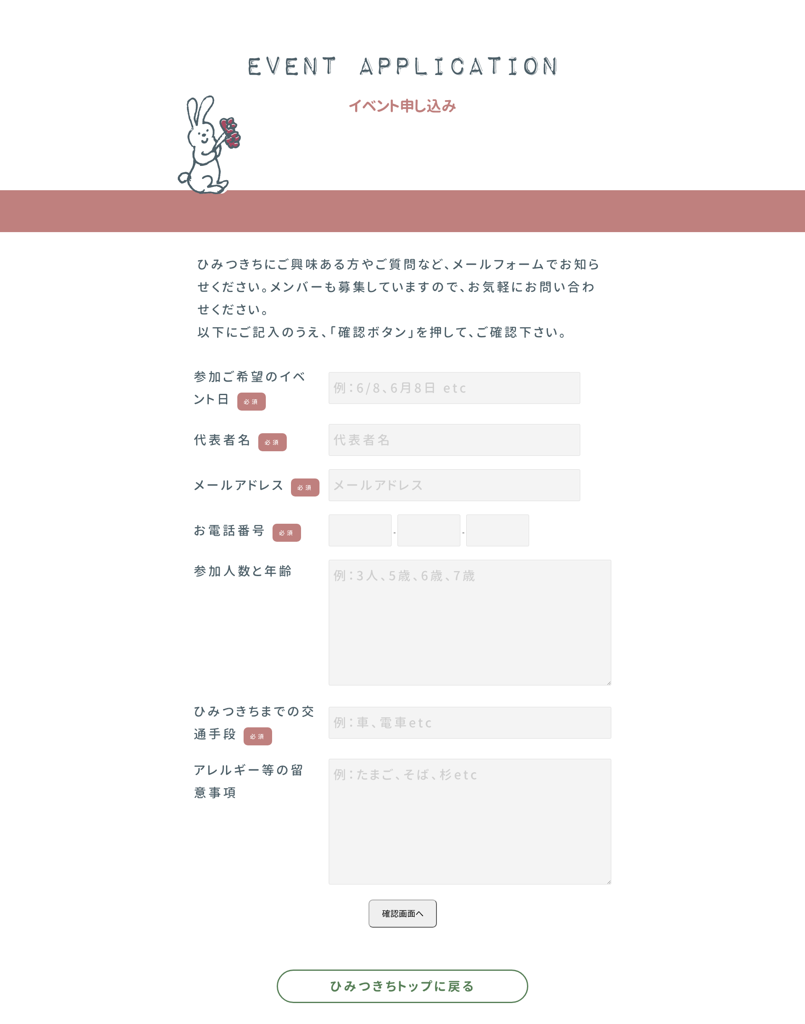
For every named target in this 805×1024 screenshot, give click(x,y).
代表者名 (237, 440)
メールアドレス (253, 485)
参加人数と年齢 (243, 571)
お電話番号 (244, 530)
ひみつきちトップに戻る (402, 986)
